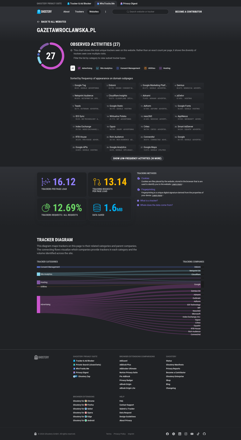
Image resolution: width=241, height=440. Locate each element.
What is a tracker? (149, 200)
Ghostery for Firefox (83, 405)
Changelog (171, 388)
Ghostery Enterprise (175, 376)
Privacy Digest (130, 3)
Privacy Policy (120, 434)
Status (169, 361)
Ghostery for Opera (83, 413)
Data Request (126, 413)
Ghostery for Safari (83, 409)
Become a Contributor (188, 11)
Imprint (131, 434)
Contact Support (127, 405)
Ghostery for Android (83, 420)
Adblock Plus (125, 365)
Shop (168, 380)
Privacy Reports (173, 368)
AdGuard (123, 361)
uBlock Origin (125, 384)
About (66, 11)
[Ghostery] (44, 11)
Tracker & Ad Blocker (80, 3)
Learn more (177, 184)
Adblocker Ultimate (128, 368)
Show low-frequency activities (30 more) (137, 158)
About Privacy (126, 420)
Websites (94, 11)
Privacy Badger (126, 380)
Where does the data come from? (156, 205)
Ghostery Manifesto (175, 365)
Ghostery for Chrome (83, 401)
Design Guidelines (128, 416)
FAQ (121, 401)
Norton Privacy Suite (129, 372)
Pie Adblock (125, 376)
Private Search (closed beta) (88, 365)
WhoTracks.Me (107, 3)
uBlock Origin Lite (127, 388)
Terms (108, 434)
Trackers (79, 11)
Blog (168, 384)
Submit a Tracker (127, 409)
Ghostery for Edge (82, 416)
